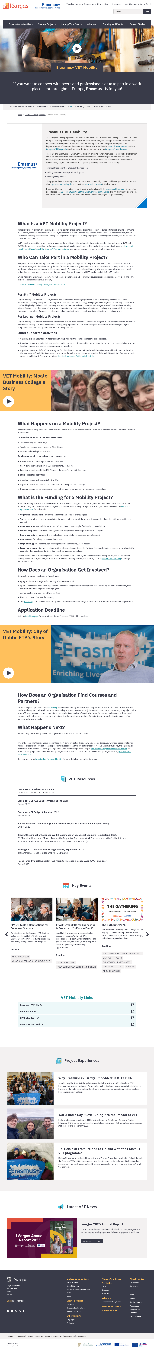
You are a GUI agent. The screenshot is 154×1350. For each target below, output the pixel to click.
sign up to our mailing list (61, 184)
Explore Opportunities (20, 24)
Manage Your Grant (70, 24)
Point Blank (16, 1346)
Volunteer (92, 24)
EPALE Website (28, 1011)
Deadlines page (31, 616)
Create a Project (46, 24)
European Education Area (116, 149)
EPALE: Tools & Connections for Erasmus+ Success (29, 926)
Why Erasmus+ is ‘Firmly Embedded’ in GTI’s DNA (95, 1078)
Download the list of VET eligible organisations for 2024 (41, 284)
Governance (134, 1283)
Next (147, 934)
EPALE (104, 1287)
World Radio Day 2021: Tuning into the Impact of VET (98, 1115)
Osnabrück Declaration (117, 146)
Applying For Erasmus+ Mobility (48, 759)
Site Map (30, 1336)
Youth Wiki (70, 1323)
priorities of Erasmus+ (115, 189)
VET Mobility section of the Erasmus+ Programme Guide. (85, 192)
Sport (88, 106)
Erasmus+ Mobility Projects (20, 106)
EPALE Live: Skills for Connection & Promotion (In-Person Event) (76, 926)
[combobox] (77, 791)
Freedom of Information (16, 1336)
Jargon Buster (136, 1302)
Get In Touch (145, 4)
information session (93, 184)
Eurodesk (105, 1290)
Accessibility (81, 1336)
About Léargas (131, 4)
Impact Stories (137, 24)
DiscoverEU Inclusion (102, 106)
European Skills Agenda (56, 149)
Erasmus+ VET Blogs (31, 1004)
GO (147, 11)
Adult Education (41, 106)
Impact (98, 1241)
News (106, 4)
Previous (6, 934)
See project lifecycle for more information (109, 748)
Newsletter (89, 4)
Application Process (74, 1311)
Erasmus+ (107, 958)
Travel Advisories (73, 4)
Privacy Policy (69, 1336)
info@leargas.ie (19, 1300)
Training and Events (113, 24)
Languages (108, 967)
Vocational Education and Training (79, 1289)
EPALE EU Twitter (29, 1017)
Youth (79, 106)
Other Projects (74, 1315)
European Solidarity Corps (116, 962)
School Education (59, 106)
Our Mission (134, 1286)
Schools (130, 967)
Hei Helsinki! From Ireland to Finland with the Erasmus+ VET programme (100, 1151)
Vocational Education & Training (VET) (31, 961)
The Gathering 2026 (114, 925)
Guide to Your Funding (111, 558)
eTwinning (28, 601)
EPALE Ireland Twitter (32, 1024)
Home (20, 115)
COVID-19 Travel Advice (53, 1336)
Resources (116, 4)
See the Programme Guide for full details (76, 356)
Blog (99, 4)
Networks (107, 1282)
